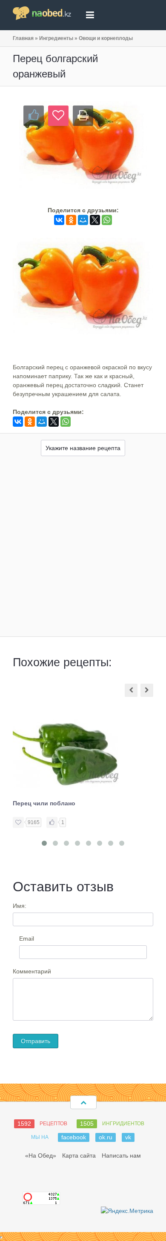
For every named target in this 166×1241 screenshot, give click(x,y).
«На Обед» (40, 1155)
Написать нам (121, 1155)
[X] (95, 220)
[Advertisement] (83, 549)
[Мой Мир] (83, 220)
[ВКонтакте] (59, 220)
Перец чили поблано (44, 803)
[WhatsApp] (107, 220)
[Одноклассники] (71, 220)
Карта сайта (79, 1155)
